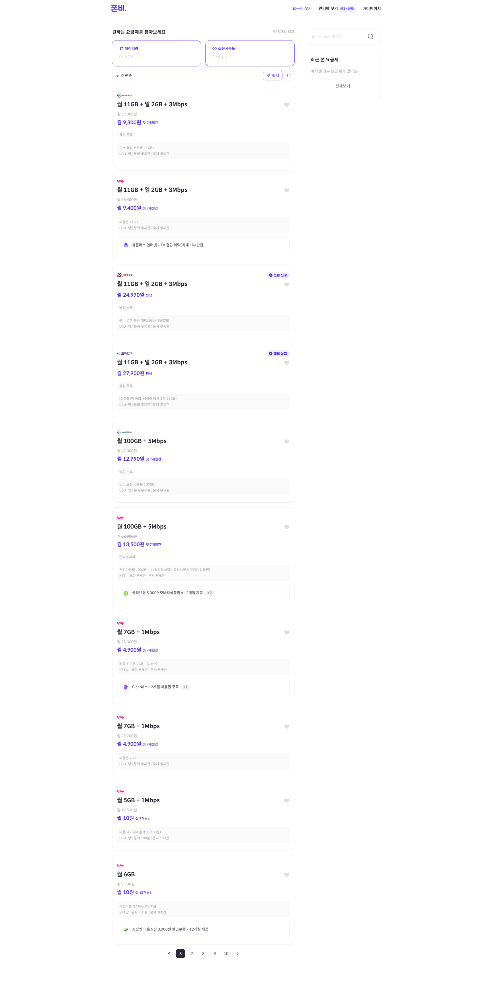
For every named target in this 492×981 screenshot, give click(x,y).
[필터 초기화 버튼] (289, 75)
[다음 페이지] (237, 953)
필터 (275, 75)
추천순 (126, 75)
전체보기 (342, 86)
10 (226, 953)
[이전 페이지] (169, 953)
